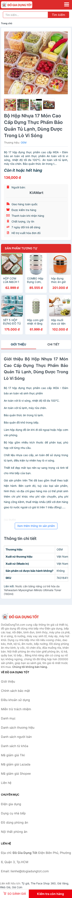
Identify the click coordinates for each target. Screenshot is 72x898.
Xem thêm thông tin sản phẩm (36, 525)
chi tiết (53, 344)
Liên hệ (6, 783)
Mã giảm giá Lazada (15, 764)
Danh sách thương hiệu (17, 727)
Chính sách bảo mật (15, 691)
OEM (23, 142)
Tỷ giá (25, 883)
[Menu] (66, 4)
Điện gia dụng (11, 804)
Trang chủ (6, 23)
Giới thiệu (18, 344)
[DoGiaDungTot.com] (23, 5)
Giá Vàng (62, 883)
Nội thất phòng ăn (14, 832)
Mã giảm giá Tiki (13, 755)
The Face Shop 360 (43, 883)
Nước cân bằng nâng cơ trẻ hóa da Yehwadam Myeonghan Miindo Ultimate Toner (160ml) (32, 590)
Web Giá (5, 887)
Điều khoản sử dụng (15, 700)
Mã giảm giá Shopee (16, 773)
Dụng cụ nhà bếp (13, 813)
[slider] (10, 105)
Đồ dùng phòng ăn (14, 822)
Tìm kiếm (58, 15)
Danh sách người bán (16, 737)
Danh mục (8, 718)
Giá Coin (17, 887)
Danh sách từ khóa (14, 746)
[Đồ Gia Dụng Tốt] (20, 616)
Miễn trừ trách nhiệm (16, 709)
